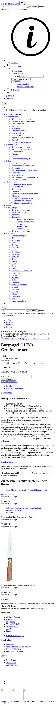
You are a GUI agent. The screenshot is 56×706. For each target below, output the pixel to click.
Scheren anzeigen (18, 163)
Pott (13, 268)
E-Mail (14, 73)
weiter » (9, 325)
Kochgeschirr (11, 145)
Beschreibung (12, 386)
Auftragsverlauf (12, 665)
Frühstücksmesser (18, 131)
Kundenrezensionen (14, 388)
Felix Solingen (17, 247)
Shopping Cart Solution (10, 701)
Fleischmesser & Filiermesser (23, 121)
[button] (13, 66)
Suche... (42, 6)
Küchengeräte (17, 152)
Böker (14, 238)
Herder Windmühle (19, 285)
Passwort (15, 76)
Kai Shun (15, 289)
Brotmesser (16, 128)
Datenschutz (11, 631)
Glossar (9, 619)
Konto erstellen (23, 84)
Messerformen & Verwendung (18, 647)
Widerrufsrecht (12, 626)
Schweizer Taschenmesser (22, 198)
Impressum (10, 622)
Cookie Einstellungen (15, 635)
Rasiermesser (22, 224)
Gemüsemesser (17, 124)
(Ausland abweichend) (33, 363)
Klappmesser (16, 189)
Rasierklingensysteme (26, 222)
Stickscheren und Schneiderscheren (26, 177)
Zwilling (14, 280)
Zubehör (14, 140)
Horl (13, 299)
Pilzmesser (15, 196)
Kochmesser (16, 135)
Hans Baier (16, 252)
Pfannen (14, 154)
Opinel (14, 266)
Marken (9, 233)
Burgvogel (15, 240)
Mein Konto (11, 660)
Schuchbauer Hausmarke (21, 271)
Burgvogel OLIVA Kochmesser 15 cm (17, 517)
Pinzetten (15, 215)
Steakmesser (16, 126)
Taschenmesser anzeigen (21, 184)
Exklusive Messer (13, 114)
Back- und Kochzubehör (21, 149)
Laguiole (15, 191)
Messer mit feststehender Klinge (24, 194)
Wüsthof (14, 278)
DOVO (14, 292)
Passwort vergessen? (25, 86)
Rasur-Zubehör (23, 229)
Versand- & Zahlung (14, 624)
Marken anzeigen (18, 236)
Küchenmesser (12, 117)
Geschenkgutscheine (14, 651)
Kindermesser (17, 187)
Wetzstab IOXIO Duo (10, 494)
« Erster (9, 320)
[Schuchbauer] (10, 4)
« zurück (9, 322)
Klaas (13, 259)
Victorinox (15, 273)
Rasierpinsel (22, 226)
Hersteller (10, 644)
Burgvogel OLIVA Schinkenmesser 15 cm (18, 585)
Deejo (13, 243)
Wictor (14, 275)
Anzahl (4, 376)
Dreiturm (15, 245)
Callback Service (13, 617)
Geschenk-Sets (17, 133)
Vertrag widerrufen (47, 701)
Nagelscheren (17, 175)
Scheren (9, 161)
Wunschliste (11, 662)
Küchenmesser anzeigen (21, 119)
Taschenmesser (12, 182)
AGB (8, 629)
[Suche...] (32, 6)
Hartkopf (15, 254)
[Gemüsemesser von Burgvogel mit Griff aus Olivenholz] (25, 338)
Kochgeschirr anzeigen (20, 147)
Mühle (14, 261)
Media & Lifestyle (13, 649)
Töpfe (13, 156)
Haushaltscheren (18, 168)
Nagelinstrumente (18, 212)
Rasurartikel (16, 217)
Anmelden (12, 475)
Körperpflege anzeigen (20, 210)
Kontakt (14, 63)
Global (14, 250)
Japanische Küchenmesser (22, 138)
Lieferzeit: (5, 361)
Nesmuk (14, 287)
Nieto (13, 264)
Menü (4, 103)
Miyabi (14, 294)
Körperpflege (11, 208)
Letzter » (10, 327)
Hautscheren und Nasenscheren (24, 170)
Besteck (9, 205)
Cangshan (15, 296)
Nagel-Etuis (16, 173)
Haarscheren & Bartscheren (22, 166)
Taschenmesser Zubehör (21, 201)
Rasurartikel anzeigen (25, 219)
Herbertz (15, 257)
